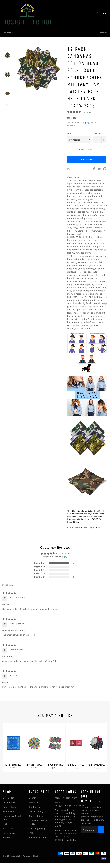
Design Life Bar (16, 856)
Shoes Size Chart (38, 837)
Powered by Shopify (31, 856)
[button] (74, 112)
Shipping (85, 122)
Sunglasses (9, 833)
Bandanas (8, 828)
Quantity (97, 133)
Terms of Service (37, 816)
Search (32, 797)
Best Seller (8, 797)
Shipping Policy (37, 828)
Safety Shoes (9, 807)
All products (9, 802)
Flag (5, 823)
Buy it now (86, 159)
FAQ (31, 833)
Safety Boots (9, 811)
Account (103, 33)
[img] (9, 593)
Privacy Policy (36, 811)
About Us (33, 802)
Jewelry (6, 837)
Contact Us (34, 807)
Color (70, 133)
